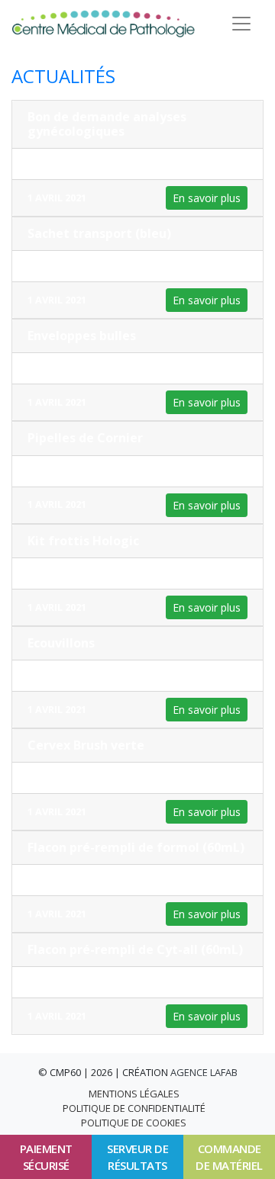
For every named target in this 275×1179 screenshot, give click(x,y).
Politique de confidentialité (134, 1108)
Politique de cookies (133, 1122)
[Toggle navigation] (241, 23)
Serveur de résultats (137, 1157)
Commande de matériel (229, 1157)
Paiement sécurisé (46, 1157)
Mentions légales (134, 1093)
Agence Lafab (204, 1072)
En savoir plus (207, 198)
